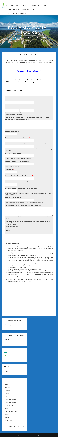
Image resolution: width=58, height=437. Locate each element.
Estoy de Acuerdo (11, 224)
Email (7, 108)
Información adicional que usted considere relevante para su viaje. (23, 205)
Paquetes (8, 9)
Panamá (34, 5)
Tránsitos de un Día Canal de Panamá (16, 13)
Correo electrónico (9, 112)
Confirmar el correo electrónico (26, 112)
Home (7, 2)
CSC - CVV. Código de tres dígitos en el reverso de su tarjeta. (22, 188)
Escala (36, 2)
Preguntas (16, 9)
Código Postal (9, 169)
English (7, 371)
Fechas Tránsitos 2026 (12, 5)
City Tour (29, 2)
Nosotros (14, 2)
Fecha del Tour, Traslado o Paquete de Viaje (17, 137)
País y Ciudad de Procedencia (13, 153)
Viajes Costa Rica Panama (44, 5)
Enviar (8, 230)
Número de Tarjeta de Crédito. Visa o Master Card (19, 175)
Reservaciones (26, 9)
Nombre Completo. (10, 100)
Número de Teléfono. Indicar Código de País (17, 161)
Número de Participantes (12, 131)
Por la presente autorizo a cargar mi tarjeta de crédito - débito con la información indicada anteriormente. (27, 221)
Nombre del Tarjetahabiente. (13, 197)
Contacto (21, 2)
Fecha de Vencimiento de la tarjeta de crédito (18, 182)
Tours (33, 9)
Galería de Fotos (24, 5)
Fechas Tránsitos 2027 (46, 2)
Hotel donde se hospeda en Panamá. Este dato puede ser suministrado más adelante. (28, 144)
